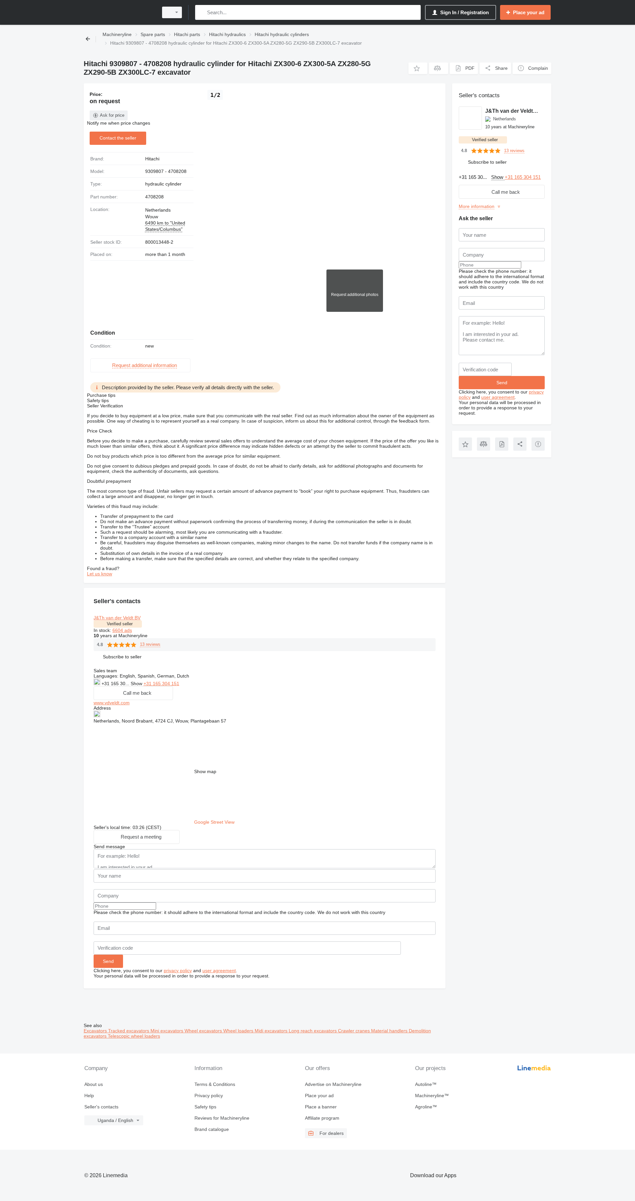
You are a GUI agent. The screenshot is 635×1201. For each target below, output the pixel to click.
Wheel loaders (239, 1030)
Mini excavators (167, 1030)
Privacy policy (208, 1095)
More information (476, 206)
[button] (417, 68)
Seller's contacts (101, 1106)
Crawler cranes (354, 1030)
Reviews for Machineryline (221, 1118)
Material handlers (390, 1030)
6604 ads (122, 630)
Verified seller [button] (120, 623)
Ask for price (112, 115)
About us (93, 1084)
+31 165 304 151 (161, 683)
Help (89, 1095)
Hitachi (152, 158)
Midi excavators (272, 1030)
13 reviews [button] (150, 644)
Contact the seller (118, 138)
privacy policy (178, 970)
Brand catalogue (211, 1129)
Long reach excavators (313, 1030)
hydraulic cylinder (163, 183)
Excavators (96, 1030)
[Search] (201, 12)
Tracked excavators (129, 1030)
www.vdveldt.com (112, 702)
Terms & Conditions (214, 1084)
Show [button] (137, 683)
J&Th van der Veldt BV (117, 617)
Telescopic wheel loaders (134, 1036)
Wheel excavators (204, 1030)
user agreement (219, 970)
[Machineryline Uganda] (119, 12)
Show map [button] (205, 771)
